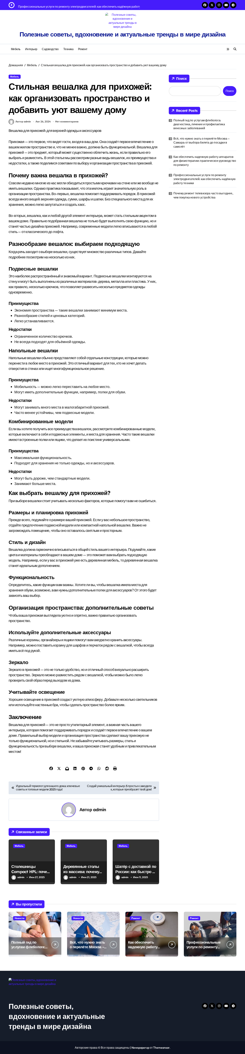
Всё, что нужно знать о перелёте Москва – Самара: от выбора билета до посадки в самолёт (201, 142)
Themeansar (161, 1047)
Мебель (15, 49)
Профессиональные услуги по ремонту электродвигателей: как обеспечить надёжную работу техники (204, 179)
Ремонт (82, 49)
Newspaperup (140, 1047)
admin (99, 809)
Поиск (181, 78)
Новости (19, 918)
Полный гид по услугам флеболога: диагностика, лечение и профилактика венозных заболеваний (199, 124)
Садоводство (50, 49)
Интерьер (31, 49)
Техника (68, 49)
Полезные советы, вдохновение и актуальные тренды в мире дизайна (122, 34)
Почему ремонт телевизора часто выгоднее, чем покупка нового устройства (203, 195)
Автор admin (23, 121)
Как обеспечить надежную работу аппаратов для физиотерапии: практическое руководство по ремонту (204, 161)
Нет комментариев (67, 121)
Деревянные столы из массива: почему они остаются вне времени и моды (81, 874)
